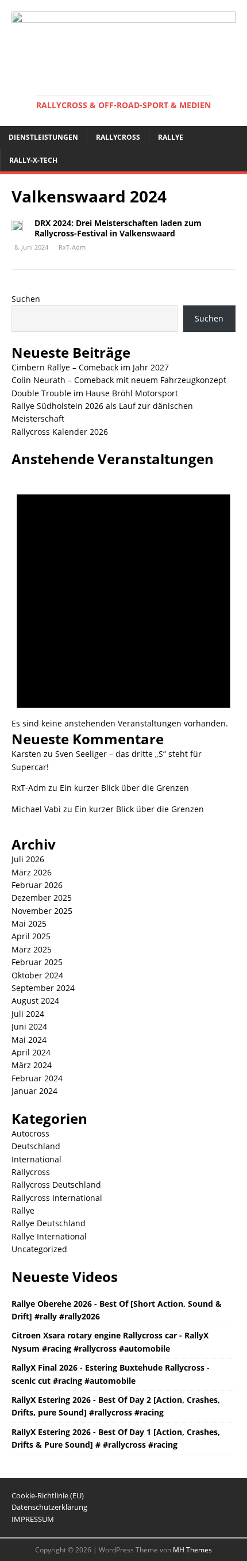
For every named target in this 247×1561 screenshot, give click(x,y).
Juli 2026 (27, 859)
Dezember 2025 (41, 897)
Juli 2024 (27, 1013)
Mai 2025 (29, 923)
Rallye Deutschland (48, 1223)
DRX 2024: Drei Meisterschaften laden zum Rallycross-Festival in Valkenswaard (118, 228)
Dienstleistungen (43, 137)
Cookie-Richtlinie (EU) (47, 1495)
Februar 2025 (37, 962)
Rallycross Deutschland (56, 1184)
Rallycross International (56, 1197)
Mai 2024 (29, 1039)
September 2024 (43, 987)
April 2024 (31, 1052)
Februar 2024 (37, 1078)
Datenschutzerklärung (49, 1507)
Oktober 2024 (37, 975)
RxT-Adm (72, 247)
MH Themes (192, 1550)
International (36, 1159)
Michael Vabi (36, 809)
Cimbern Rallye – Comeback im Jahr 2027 (90, 367)
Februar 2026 (37, 884)
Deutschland (35, 1146)
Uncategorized (39, 1249)
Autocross (30, 1133)
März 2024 (31, 1064)
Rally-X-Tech (33, 160)
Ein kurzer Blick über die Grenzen (124, 787)
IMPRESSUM (32, 1519)
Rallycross (118, 137)
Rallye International (49, 1236)
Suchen (25, 298)
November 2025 (41, 910)
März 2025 (31, 949)
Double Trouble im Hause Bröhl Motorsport (94, 393)
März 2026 (31, 872)
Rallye (170, 137)
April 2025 (31, 936)
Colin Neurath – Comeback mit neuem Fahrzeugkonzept (118, 379)
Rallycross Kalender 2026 (59, 431)
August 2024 (35, 1000)
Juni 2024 (29, 1026)
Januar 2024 (34, 1090)
